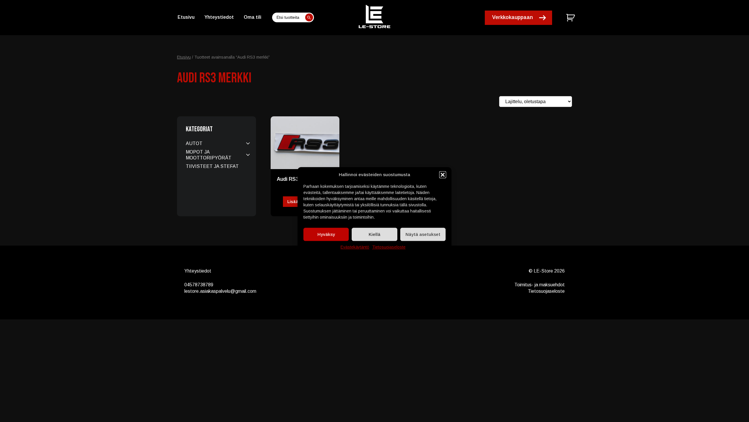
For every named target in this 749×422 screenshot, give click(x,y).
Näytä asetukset (423, 234)
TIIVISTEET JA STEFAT (212, 166)
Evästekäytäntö (355, 247)
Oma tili (252, 17)
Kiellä (374, 234)
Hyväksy (326, 234)
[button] (443, 175)
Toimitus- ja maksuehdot (539, 284)
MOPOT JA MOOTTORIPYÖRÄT (208, 154)
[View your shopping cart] (571, 17)
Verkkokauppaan (512, 17)
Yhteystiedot (219, 17)
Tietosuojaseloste (389, 247)
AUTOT (194, 143)
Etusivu (186, 17)
